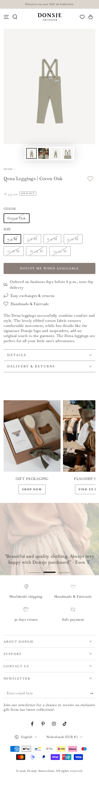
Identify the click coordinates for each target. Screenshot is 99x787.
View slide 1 (35, 570)
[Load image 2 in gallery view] (43, 153)
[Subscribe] (92, 693)
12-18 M (13, 251)
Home (8, 169)
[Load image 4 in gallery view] (67, 153)
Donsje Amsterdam (40, 771)
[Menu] (6, 17)
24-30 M (60, 251)
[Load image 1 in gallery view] (31, 153)
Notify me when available (49, 268)
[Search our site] (15, 17)
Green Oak (16, 218)
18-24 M (36, 251)
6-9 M (52, 239)
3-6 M (32, 239)
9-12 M (73, 239)
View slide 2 (49, 570)
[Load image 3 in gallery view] (55, 153)
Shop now (32, 489)
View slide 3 (64, 570)
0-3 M (12, 239)
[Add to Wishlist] (90, 178)
